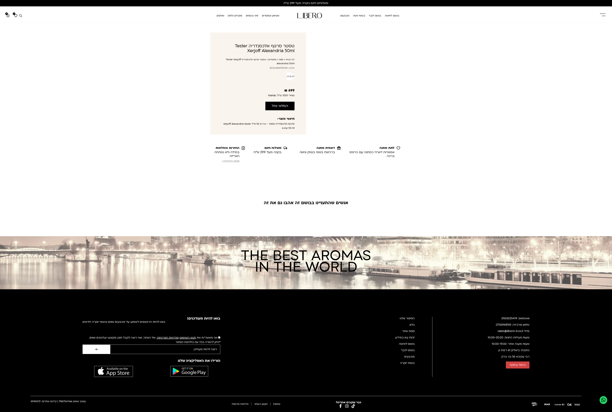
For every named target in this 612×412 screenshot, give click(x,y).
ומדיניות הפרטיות (168, 337)
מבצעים (344, 15)
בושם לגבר (375, 15)
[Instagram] (347, 406)
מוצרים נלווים (235, 15)
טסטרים (272, 59)
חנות (281, 59)
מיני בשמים (252, 15)
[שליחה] (96, 349)
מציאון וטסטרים (270, 15)
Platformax (65, 401)
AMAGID (36, 401)
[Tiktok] (353, 406)
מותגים (220, 15)
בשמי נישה (359, 15)
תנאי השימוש (187, 337)
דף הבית (290, 59)
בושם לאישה (392, 15)
